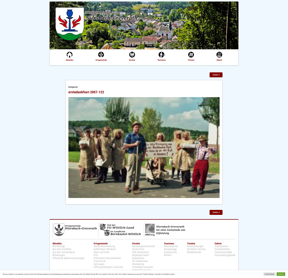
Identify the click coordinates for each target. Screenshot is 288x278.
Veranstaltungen (195, 246)
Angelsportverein (140, 255)
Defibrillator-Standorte (105, 249)
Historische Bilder (223, 252)
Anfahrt (168, 255)
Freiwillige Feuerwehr (142, 267)
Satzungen (99, 264)
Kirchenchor (138, 249)
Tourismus (161, 60)
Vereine (132, 60)
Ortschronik (100, 261)
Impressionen (221, 246)
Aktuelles (69, 60)
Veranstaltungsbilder (225, 255)
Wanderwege (170, 249)
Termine (191, 60)
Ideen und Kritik (101, 252)
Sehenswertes (171, 246)
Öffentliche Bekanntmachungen (68, 258)
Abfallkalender (194, 252)
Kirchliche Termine (196, 249)
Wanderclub (138, 264)
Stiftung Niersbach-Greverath (108, 267)
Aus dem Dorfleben (61, 249)
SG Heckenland (139, 261)
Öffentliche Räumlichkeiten (107, 258)
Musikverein (138, 258)
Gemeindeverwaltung (104, 246)
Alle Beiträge (58, 246)
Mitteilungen (58, 255)
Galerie (219, 60)
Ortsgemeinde (101, 60)
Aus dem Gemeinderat (63, 252)
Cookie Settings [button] (269, 274)
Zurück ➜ (216, 75)
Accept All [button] (281, 274)
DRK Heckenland (140, 252)
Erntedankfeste (222, 249)
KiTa (96, 255)
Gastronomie (170, 252)
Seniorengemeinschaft (143, 246)
